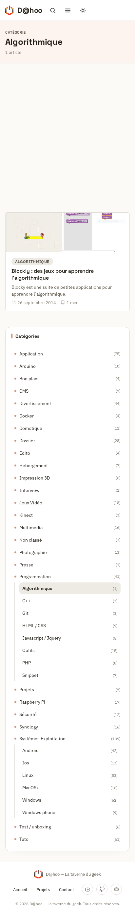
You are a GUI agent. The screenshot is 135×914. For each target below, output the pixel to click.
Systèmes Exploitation (42, 739)
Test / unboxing (35, 827)
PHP (26, 663)
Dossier (27, 441)
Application (31, 354)
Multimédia (31, 527)
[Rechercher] (53, 10)
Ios (25, 763)
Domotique (30, 428)
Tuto (24, 839)
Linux (27, 775)
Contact (66, 889)
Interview (29, 490)
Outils (28, 650)
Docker (26, 416)
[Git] (101, 889)
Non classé (30, 540)
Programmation (35, 576)
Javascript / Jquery (41, 638)
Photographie (33, 552)
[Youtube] (87, 889)
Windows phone (38, 812)
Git (25, 613)
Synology (28, 727)
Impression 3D (34, 478)
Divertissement (35, 403)
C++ (26, 601)
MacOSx (30, 788)
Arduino (27, 366)
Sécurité (28, 714)
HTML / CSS (34, 625)
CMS (24, 391)
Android (30, 750)
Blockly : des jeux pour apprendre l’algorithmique (52, 274)
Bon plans (29, 379)
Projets (26, 690)
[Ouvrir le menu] (68, 10)
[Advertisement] (67, 134)
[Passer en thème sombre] (83, 10)
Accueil (20, 889)
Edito (24, 453)
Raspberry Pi (32, 702)
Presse (26, 565)
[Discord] (116, 889)
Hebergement (33, 465)
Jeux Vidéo (30, 503)
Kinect (26, 515)
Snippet (30, 675)
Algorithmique (37, 588)
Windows (31, 800)
